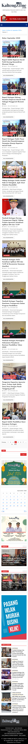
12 (17, 499)
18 (14, 502)
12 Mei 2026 (11, 564)
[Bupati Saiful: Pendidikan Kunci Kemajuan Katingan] (14, 411)
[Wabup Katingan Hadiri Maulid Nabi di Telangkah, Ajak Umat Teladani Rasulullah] (14, 169)
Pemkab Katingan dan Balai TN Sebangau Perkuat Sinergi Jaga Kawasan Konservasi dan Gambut (19, 653)
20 (21, 502)
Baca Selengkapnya (8, 75)
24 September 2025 (13, 187)
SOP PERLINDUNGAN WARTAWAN (13, 733)
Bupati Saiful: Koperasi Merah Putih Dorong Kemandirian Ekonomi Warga (13, 62)
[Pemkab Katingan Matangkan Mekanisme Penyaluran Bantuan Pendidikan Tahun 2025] (14, 329)
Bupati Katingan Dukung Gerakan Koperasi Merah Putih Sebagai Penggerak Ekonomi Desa (13, 100)
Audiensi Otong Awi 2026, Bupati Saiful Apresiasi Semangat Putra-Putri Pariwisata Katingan (18, 664)
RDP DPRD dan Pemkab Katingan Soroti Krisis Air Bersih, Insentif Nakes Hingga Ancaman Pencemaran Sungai (19, 700)
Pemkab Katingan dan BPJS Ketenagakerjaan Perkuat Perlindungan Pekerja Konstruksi (13, 560)
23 (6, 505)
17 (10, 502)
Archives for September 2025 (13, 30)
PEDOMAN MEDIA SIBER (20, 730)
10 (10, 499)
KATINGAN (6, 55)
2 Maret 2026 (12, 589)
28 (24, 505)
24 (10, 505)
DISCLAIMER (22, 735)
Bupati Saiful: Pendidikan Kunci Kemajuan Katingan (13, 423)
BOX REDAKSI (18, 728)
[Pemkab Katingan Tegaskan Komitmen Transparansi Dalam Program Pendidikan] (14, 290)
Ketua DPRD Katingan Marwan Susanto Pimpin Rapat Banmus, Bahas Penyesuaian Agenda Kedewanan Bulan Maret (13, 584)
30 (6, 508)
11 (14, 499)
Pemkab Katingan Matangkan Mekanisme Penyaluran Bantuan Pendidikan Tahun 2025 (13, 343)
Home (3, 30)
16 (6, 502)
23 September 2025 (13, 307)
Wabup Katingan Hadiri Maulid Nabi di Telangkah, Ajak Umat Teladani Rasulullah (13, 182)
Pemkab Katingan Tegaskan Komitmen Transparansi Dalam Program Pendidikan (13, 303)
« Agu (2, 511)
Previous (4, 442)
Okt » (25, 511)
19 (17, 502)
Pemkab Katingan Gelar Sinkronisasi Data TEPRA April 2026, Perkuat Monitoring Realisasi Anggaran (19, 709)
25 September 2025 (13, 66)
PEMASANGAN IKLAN (6, 730)
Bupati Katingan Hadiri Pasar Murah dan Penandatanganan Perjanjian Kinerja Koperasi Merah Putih (13, 142)
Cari (4, 450)
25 (14, 505)
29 (3, 508)
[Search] (26, 24)
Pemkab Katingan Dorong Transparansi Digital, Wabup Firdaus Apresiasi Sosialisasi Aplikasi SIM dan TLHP (12, 221)
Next (15, 444)
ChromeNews (10, 742)
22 (3, 505)
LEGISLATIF (16, 578)
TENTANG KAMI (9, 728)
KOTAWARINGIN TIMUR (9, 378)
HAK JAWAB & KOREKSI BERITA (10, 735)
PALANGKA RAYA (15, 55)
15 (11, 444)
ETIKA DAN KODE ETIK (14, 732)
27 (21, 505)
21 (24, 502)
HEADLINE (6, 132)
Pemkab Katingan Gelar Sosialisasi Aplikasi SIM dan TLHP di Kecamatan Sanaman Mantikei (13, 262)
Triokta (5, 66)
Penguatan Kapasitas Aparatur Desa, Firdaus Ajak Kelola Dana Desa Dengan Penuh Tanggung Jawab (13, 385)
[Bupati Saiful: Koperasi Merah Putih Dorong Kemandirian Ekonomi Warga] (14, 49)
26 (17, 505)
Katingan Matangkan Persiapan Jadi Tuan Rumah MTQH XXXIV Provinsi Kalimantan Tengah (18, 687)
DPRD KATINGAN (7, 578)
